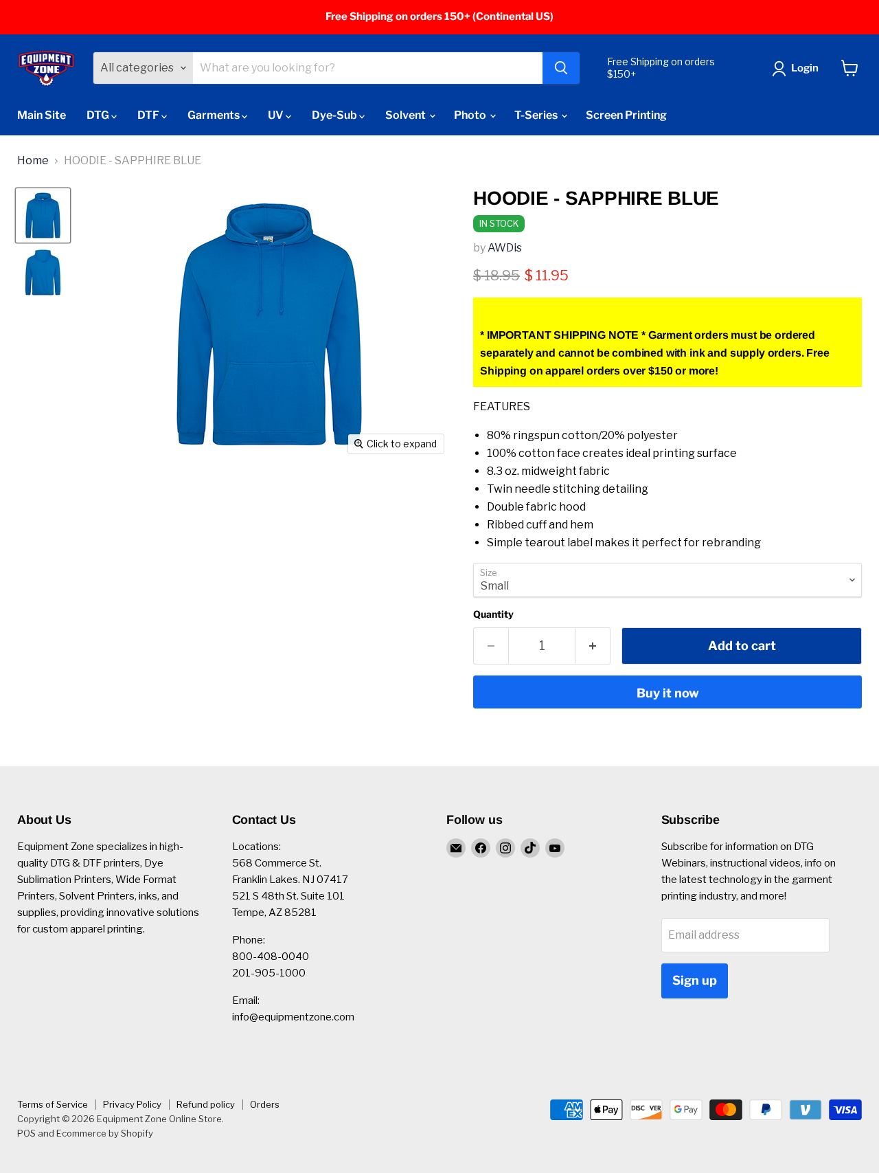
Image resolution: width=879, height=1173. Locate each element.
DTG (99, 115)
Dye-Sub (335, 115)
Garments (214, 115)
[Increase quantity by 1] (592, 646)
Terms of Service (52, 1104)
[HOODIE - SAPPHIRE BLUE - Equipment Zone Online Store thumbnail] (43, 215)
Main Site (41, 115)
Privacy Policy (132, 1104)
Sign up (694, 980)
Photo (471, 115)
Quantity (493, 614)
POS (26, 1133)
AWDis (505, 247)
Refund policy (205, 1104)
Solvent (406, 115)
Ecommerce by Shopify (104, 1133)
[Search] (561, 68)
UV (277, 115)
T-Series (537, 115)
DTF (149, 115)
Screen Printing (626, 115)
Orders (264, 1104)
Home (33, 161)
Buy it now (668, 693)
